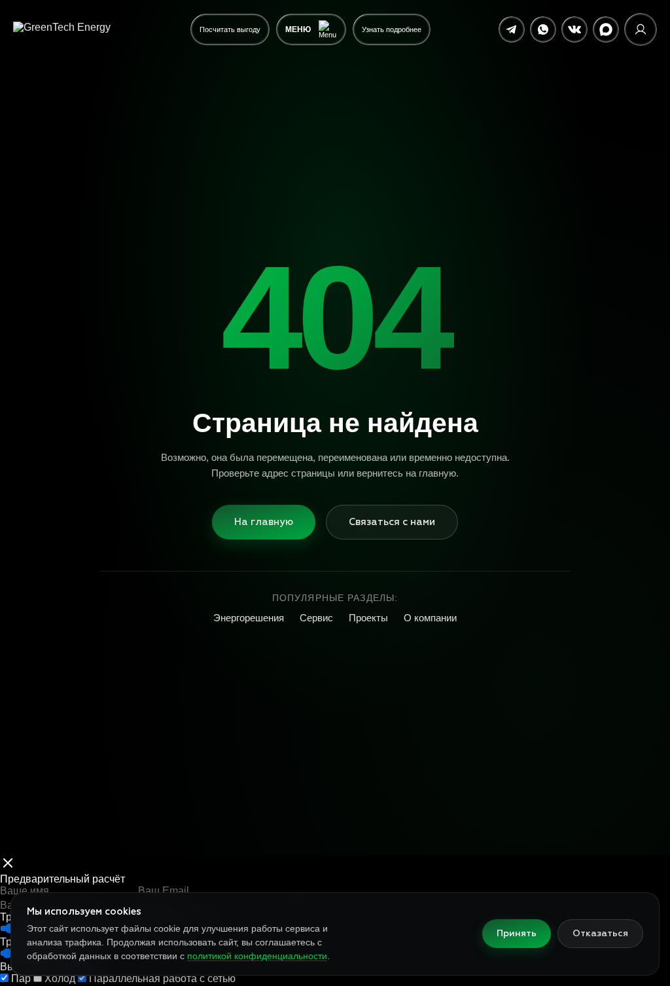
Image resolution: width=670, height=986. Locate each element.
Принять (517, 933)
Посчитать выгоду (230, 29)
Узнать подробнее (391, 29)
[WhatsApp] (543, 29)
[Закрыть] (8, 864)
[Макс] (606, 29)
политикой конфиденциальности (257, 956)
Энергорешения (248, 617)
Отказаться (600, 933)
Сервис (316, 617)
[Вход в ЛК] (640, 29)
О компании (430, 617)
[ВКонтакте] (574, 29)
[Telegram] (512, 29)
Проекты (368, 617)
